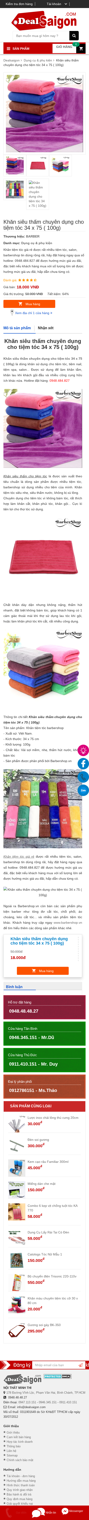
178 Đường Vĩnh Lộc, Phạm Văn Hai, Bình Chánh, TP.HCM (45, 1392)
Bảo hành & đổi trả (19, 1494)
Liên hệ (11, 1451)
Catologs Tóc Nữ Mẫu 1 (45, 1254)
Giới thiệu (13, 1432)
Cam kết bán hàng (19, 1437)
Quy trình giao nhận (20, 1490)
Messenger (75, 1511)
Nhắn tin (50, 1512)
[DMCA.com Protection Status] (58, 1376)
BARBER (32, 236)
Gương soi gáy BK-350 (44, 1325)
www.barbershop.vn (68, 922)
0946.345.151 (48, 1402)
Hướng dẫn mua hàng (21, 1480)
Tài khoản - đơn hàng (21, 1476)
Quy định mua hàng (19, 1499)
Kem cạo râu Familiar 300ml (48, 1161)
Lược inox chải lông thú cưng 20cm (53, 1117)
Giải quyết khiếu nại (20, 1503)
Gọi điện (20, 1512)
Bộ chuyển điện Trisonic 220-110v (52, 1276)
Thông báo (14, 1446)
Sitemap (12, 1455)
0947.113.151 (27, 1402)
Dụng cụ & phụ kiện (36, 243)
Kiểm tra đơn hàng (19, 4)
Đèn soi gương (38, 1139)
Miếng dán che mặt (41, 1184)
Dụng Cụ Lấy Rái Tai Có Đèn (48, 1232)
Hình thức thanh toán (21, 1485)
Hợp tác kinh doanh (20, 1441)
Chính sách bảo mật (20, 1460)
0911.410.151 (68, 1402)
